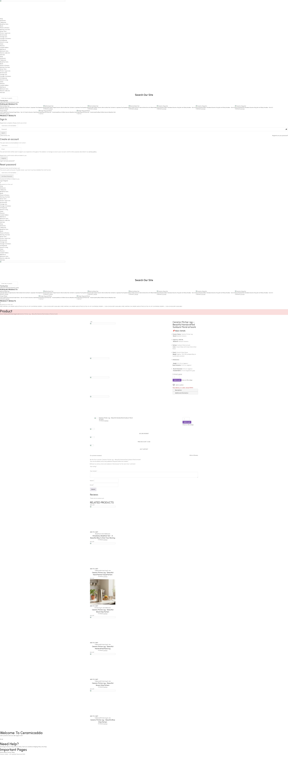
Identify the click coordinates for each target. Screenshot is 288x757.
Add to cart (177, 380)
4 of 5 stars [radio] (97, 468)
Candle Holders (4, 47)
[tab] (185, 390)
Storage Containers (5, 38)
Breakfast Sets (4, 24)
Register (274, 135)
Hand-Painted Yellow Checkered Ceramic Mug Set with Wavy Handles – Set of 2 (215, 107)
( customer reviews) (96, 455)
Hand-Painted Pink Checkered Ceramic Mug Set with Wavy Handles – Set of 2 (254, 107)
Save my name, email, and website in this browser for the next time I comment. (113, 464)
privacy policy (92, 152)
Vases (1, 44)
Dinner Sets (3, 31)
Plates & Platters (4, 27)
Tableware (3, 22)
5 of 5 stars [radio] (99, 468)
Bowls (1, 26)
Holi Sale (2, 54)
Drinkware (3, 20)
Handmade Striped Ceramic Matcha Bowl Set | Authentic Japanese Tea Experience (108, 107)
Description (178, 390)
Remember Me (5, 135)
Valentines (3, 102)
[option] (99, 367)
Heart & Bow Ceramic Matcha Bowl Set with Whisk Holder (143, 107)
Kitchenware (3, 35)
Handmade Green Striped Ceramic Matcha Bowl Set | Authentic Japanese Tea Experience (65, 107)
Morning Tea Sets (5, 29)
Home (1, 314)
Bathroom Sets (4, 51)
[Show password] (286, 129)
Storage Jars (3, 36)
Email (92, 485)
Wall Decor (3, 49)
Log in (1, 161)
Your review (93, 471)
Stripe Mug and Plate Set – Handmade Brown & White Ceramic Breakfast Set (58, 112)
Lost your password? (282, 135)
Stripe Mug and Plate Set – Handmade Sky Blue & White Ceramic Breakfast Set (96, 112)
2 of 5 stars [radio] (93, 468)
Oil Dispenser (3, 40)
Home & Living (4, 42)
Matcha (8, 102)
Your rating (93, 466)
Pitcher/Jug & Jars (14, 314)
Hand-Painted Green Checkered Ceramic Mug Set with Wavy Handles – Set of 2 (176, 107)
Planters (2, 45)
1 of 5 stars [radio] (91, 468)
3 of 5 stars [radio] (95, 468)
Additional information (181, 393)
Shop (1, 18)
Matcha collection (5, 53)
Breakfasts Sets (99, 534)
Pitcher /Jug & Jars (5, 33)
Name (92, 480)
